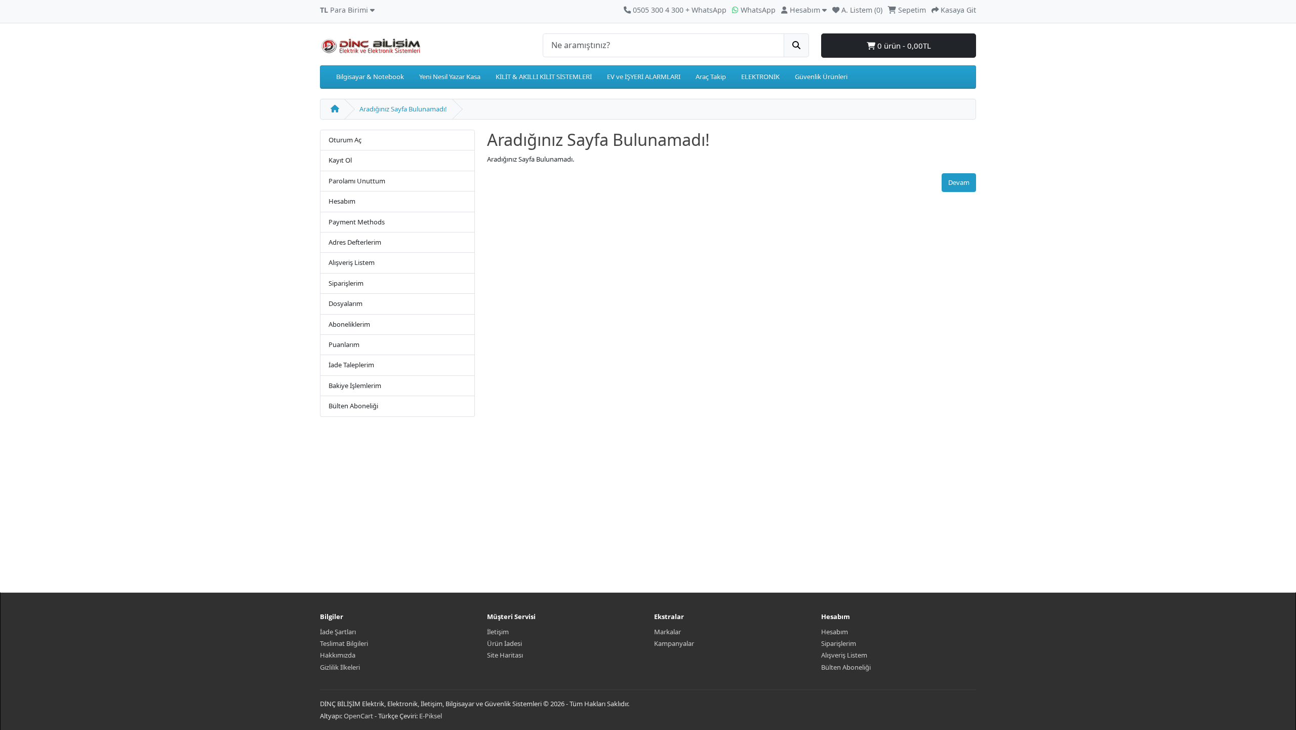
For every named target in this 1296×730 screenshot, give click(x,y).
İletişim (498, 631)
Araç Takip (711, 76)
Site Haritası (505, 655)
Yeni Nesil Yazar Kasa (449, 76)
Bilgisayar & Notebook (370, 76)
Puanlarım (344, 344)
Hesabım (342, 201)
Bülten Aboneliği (353, 405)
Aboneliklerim (349, 324)
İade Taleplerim (351, 364)
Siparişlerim (346, 283)
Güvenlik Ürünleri (821, 76)
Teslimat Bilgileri (344, 643)
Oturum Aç (345, 139)
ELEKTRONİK (760, 76)
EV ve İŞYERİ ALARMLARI (643, 76)
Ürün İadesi (504, 643)
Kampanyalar (674, 643)
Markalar (667, 631)
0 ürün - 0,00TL (903, 46)
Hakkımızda (337, 655)
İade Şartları (338, 631)
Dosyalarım (345, 303)
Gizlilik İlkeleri (340, 667)
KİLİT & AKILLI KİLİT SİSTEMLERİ (544, 76)
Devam (958, 182)
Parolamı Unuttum (357, 180)
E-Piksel (430, 715)
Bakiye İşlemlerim (355, 385)
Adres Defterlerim (355, 242)
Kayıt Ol (340, 160)
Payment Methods (357, 221)
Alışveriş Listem (352, 262)
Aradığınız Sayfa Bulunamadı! (403, 108)
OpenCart (358, 715)
